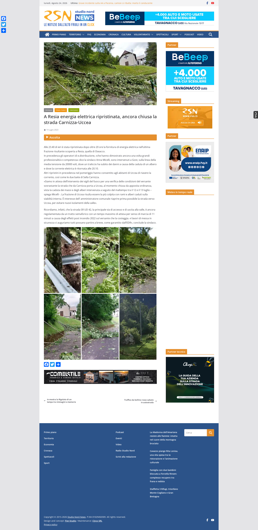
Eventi (119, 438)
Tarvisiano (74, 110)
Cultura (126, 34)
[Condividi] (4, 30)
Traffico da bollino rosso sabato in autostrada (139, 401)
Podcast (189, 34)
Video (200, 34)
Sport (175, 34)
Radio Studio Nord (125, 450)
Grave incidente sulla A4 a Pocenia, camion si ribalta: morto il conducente (115, 3)
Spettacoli (162, 34)
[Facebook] (4, 19)
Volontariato (142, 34)
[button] (82, 34)
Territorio (75, 34)
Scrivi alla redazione (126, 456)
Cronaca (114, 34)
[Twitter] (4, 24)
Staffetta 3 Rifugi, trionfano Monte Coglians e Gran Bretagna (164, 493)
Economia (100, 34)
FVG (89, 34)
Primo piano (59, 34)
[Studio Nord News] (47, 34)
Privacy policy (50, 524)
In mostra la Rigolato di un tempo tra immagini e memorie (61, 400)
